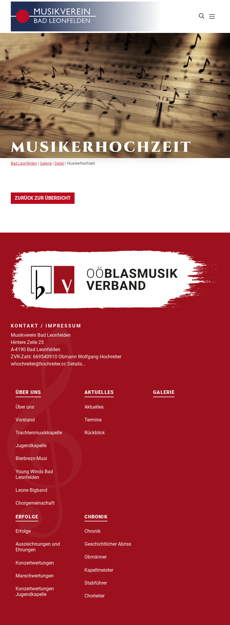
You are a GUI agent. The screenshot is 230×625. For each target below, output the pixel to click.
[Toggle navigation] (212, 16)
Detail (59, 163)
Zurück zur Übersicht (43, 198)
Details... (76, 364)
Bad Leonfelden (24, 163)
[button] (202, 16)
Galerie (46, 163)
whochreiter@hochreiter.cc (38, 364)
